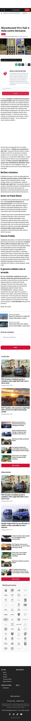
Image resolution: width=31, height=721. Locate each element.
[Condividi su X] (22, 64)
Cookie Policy (20, 701)
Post (15, 347)
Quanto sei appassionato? (12, 13)
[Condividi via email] (26, 64)
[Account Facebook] (10, 714)
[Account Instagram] (14, 714)
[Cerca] (29, 13)
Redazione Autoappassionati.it (11, 36)
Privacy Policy (11, 701)
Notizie (3, 34)
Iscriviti (15, 93)
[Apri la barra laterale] (2, 10)
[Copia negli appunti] (29, 64)
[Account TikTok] (17, 714)
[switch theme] (4, 10)
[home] (1, 13)
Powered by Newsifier (15, 717)
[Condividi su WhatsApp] (16, 64)
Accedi (27, 10)
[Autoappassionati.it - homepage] (15, 10)
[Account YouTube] (21, 714)
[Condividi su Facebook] (19, 64)
